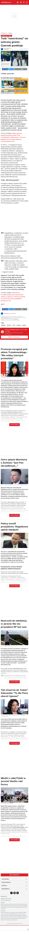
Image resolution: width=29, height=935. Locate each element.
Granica (9, 325)
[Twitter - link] (17, 893)
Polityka (10, 33)
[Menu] (26, 2)
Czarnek (19, 325)
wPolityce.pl (4, 33)
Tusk (14, 325)
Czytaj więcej (14, 424)
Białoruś (3, 325)
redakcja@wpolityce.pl (5, 317)
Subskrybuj (15, 318)
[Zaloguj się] (23, 2)
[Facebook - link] (11, 893)
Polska (24, 325)
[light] (17, 2)
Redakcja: (4, 896)
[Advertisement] (14, 216)
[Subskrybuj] (20, 2)
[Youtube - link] (14, 893)
